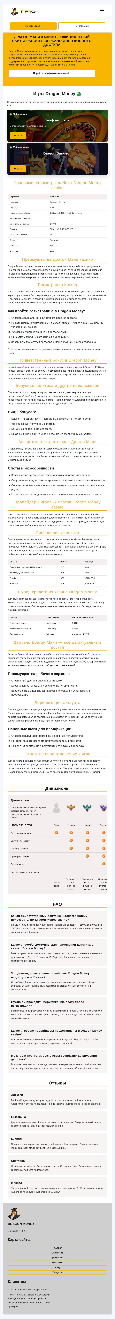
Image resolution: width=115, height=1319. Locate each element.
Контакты (57, 1262)
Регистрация (82, 26)
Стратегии (57, 1253)
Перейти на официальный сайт (52, 73)
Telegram (57, 1272)
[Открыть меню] (102, 10)
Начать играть (33, 26)
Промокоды (57, 1257)
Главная (57, 1248)
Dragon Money (21, 1224)
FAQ (57, 1267)
